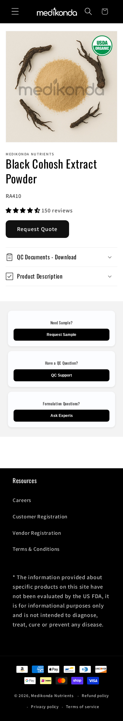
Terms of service (82, 706)
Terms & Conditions (36, 548)
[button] (15, 11)
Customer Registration (40, 516)
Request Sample (61, 334)
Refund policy (95, 695)
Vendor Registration (37, 532)
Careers (22, 500)
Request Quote (37, 229)
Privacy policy (45, 706)
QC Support (61, 375)
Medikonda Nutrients (52, 696)
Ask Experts (61, 415)
